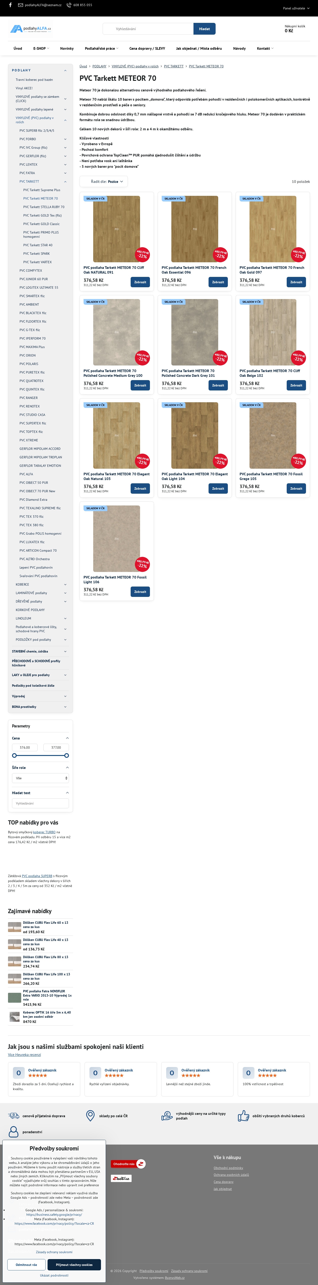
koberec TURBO (44, 832)
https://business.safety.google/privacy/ (54, 1214)
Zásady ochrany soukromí (189, 1271)
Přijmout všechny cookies (74, 1265)
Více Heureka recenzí (24, 1054)
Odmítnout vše (26, 1265)
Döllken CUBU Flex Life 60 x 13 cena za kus (45, 924)
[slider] (14, 755)
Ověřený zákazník (42, 1070)
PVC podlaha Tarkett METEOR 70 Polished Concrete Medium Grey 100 (113, 373)
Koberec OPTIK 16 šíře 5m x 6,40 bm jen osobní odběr (47, 1014)
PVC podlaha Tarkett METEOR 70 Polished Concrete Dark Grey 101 (188, 373)
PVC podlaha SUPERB (37, 876)
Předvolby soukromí (154, 1271)
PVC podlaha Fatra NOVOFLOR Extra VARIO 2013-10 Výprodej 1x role (47, 995)
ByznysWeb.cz (175, 1278)
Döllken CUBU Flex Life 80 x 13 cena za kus (45, 959)
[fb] (12, 5)
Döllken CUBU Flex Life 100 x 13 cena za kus (46, 976)
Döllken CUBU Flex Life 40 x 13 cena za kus (45, 942)
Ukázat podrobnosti (54, 1275)
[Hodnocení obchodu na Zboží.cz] (128, 1167)
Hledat (204, 28)
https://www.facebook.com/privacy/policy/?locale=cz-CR (54, 1223)
